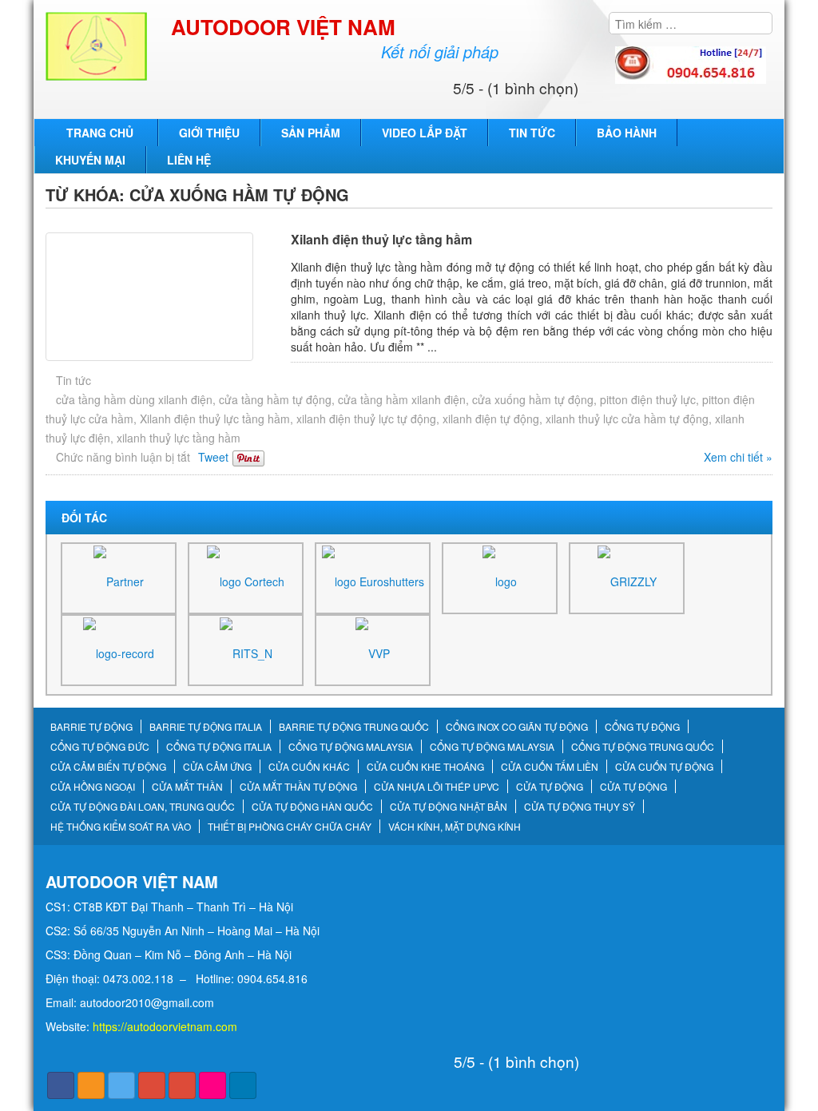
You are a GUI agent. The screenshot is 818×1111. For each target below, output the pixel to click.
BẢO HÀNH (627, 133)
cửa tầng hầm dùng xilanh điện (134, 399)
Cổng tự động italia (219, 746)
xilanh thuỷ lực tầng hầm (178, 438)
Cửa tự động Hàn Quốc (312, 806)
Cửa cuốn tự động (664, 766)
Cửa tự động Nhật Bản (448, 806)
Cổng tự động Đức (99, 746)
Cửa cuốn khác (309, 766)
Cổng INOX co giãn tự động (517, 726)
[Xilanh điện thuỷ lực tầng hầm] (164, 296)
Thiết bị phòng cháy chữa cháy (289, 826)
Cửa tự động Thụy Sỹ (579, 806)
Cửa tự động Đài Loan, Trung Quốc (142, 806)
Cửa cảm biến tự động (108, 766)
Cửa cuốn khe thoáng (425, 766)
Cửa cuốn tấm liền (549, 766)
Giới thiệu (209, 133)
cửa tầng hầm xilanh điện (402, 399)
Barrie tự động (91, 726)
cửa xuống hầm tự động (533, 399)
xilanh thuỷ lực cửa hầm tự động (627, 419)
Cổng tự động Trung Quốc (642, 746)
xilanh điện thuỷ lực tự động (366, 419)
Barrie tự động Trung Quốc (354, 726)
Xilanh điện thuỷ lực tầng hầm (381, 239)
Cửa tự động (549, 786)
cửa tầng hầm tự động (275, 399)
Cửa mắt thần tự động (298, 786)
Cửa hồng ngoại (92, 786)
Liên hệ (189, 160)
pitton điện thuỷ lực (648, 399)
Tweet (213, 457)
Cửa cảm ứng (217, 766)
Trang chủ (99, 133)
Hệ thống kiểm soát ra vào (120, 826)
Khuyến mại (90, 160)
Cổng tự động (642, 726)
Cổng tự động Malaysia (350, 746)
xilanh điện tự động (491, 419)
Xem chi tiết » (738, 457)
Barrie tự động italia (205, 726)
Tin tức (532, 133)
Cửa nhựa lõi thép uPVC (436, 786)
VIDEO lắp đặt (424, 133)
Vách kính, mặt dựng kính (454, 826)
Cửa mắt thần (187, 786)
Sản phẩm (310, 133)
